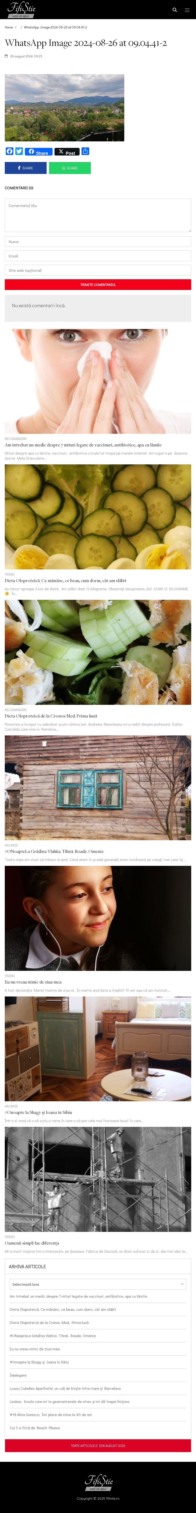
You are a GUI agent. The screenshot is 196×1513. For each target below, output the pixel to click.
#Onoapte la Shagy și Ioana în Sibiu (39, 1361)
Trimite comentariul (98, 284)
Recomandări (16, 438)
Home (9, 27)
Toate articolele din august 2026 (98, 1445)
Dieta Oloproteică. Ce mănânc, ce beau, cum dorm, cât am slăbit (63, 1309)
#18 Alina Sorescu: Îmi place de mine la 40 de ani (51, 1414)
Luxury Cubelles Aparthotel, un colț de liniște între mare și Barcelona (65, 1388)
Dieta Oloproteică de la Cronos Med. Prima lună (49, 1322)
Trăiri (10, 574)
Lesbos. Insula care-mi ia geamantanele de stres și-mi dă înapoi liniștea (69, 1401)
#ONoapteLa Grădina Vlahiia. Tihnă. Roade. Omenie (53, 1335)
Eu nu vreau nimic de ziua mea (35, 1348)
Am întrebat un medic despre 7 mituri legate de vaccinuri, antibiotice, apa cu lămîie (78, 1296)
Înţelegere (18, 1375)
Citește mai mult (98, 395)
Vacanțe (11, 845)
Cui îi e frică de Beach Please (35, 1427)
